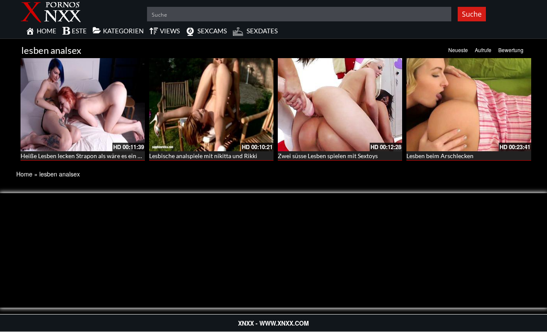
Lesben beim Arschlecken (439, 155)
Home (24, 174)
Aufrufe (483, 49)
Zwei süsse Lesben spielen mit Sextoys (328, 155)
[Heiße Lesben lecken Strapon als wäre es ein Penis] (83, 104)
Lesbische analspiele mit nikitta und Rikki (203, 155)
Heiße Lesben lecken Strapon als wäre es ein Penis (86, 155)
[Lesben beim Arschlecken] (468, 104)
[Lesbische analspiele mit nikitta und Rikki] (211, 104)
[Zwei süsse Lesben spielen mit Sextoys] (340, 104)
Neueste (458, 49)
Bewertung (510, 49)
